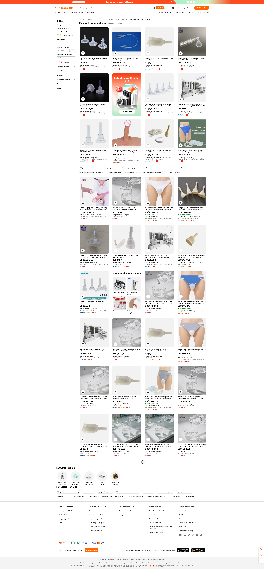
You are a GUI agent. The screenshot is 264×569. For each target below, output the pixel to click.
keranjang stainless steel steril (138, 168)
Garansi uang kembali (96, 515)
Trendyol (154, 559)
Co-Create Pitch (64, 515)
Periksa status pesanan (186, 519)
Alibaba (81, 19)
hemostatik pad (89, 492)
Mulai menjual (183, 515)
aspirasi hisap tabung (106, 492)
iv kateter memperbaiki (166, 492)
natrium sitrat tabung (174, 172)
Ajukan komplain (154, 519)
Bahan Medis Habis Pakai (119, 19)
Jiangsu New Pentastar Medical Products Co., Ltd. (159, 113)
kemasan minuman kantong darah (113, 496)
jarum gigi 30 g (63, 496)
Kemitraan (182, 526)
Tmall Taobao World (122, 559)
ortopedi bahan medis (185, 492)
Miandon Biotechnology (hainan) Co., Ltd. (191, 159)
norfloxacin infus (179, 168)
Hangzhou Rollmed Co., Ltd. (154, 159)
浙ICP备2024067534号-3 (185, 566)
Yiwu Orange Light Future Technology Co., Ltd (159, 218)
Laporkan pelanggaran (156, 532)
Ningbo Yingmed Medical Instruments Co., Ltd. (94, 159)
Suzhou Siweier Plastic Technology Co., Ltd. (93, 113)
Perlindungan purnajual (96, 523)
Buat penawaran (124, 515)
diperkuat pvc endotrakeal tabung (69, 492)
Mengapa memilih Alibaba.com (68, 511)
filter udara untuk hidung (136, 496)
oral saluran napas (132, 172)
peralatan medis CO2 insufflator (91, 168)
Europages (162, 559)
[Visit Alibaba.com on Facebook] (180, 535)
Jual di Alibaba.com (185, 511)
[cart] (179, 8)
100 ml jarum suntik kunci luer (153, 172)
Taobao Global (140, 559)
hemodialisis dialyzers (115, 172)
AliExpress (102, 559)
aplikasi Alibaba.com (168, 550)
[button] (153, 8)
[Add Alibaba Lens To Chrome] (91, 550)
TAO (148, 559)
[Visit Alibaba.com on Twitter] (188, 535)
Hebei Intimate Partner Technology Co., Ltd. (94, 216)
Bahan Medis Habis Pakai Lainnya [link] (140, 19)
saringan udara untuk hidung (157, 496)
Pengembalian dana (155, 523)
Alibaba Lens (70, 550)
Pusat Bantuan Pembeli (156, 511)
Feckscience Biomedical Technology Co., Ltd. (94, 67)
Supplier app (135, 550)
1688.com (111, 559)
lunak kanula (93, 496)
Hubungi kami (153, 515)
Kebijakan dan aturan (95, 530)
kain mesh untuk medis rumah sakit (128, 492)
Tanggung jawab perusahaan (68, 519)
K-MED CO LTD (149, 67)
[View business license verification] (151, 566)
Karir (60, 523)
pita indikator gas (79, 496)
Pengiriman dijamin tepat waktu (99, 519)
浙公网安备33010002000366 (165, 566)
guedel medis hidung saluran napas (92, 172)
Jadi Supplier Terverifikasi (187, 523)
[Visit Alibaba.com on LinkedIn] (184, 535)
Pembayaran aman (95, 511)
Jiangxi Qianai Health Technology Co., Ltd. (125, 160)
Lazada (132, 559)
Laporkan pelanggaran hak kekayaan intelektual (160, 527)
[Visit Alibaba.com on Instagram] (193, 535)
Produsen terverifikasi (126, 511)
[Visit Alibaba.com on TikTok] (201, 535)
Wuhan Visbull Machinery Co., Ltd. (123, 67)
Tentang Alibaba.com (66, 506)
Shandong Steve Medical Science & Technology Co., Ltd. (192, 67)
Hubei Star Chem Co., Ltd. (120, 216)
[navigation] (66, 241)
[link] (261, 549)
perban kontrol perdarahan (161, 168)
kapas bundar (176, 496)
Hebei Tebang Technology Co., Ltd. (189, 218)
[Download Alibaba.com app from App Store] (183, 550)
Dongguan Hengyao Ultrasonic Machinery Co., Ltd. (192, 113)
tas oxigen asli (190, 496)
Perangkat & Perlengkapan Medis (97, 19)
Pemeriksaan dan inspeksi (97, 526)
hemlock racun (149, 492)
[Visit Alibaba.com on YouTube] (197, 535)
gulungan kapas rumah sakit (115, 168)
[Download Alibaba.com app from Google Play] (198, 550)
